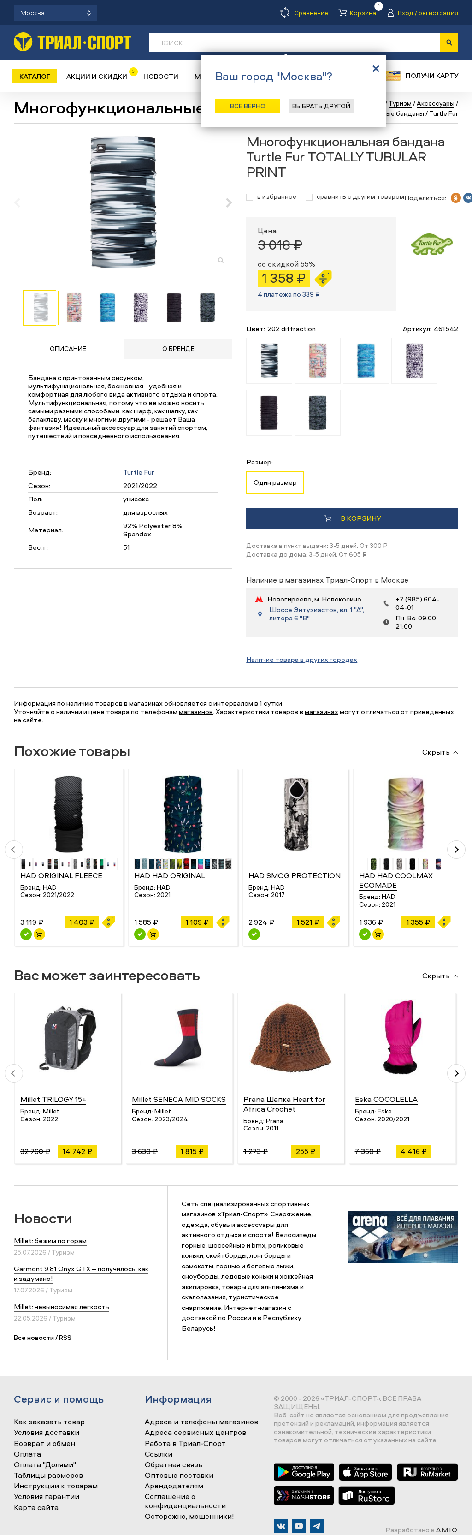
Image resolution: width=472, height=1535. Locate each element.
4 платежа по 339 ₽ (289, 294)
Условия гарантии (46, 1496)
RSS (65, 1337)
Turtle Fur (138, 472)
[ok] (456, 198)
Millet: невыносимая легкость (61, 1306)
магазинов (196, 711)
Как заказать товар (49, 1422)
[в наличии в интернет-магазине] (39, 934)
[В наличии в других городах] (254, 934)
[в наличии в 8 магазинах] (365, 934)
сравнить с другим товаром (360, 197)
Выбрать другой (321, 105)
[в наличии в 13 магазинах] (26, 934)
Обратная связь (173, 1465)
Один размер (275, 482)
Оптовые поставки (179, 1475)
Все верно (248, 105)
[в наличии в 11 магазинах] (140, 934)
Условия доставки (46, 1432)
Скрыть (436, 752)
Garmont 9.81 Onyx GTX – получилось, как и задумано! (81, 1273)
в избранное (276, 197)
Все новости (34, 1337)
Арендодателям (174, 1486)
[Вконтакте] (281, 1526)
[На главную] (72, 41)
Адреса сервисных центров (195, 1432)
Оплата (27, 1454)
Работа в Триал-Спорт (185, 1443)
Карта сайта (36, 1507)
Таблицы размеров (48, 1475)
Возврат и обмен (44, 1443)
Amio (447, 1530)
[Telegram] (317, 1526)
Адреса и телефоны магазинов (201, 1422)
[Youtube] (299, 1526)
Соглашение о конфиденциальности (185, 1501)
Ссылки (158, 1454)
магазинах (321, 711)
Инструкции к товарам (56, 1486)
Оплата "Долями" (45, 1465)
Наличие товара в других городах (301, 659)
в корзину (361, 518)
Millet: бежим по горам (50, 1240)
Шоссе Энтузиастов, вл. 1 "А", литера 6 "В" (316, 614)
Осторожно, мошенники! (189, 1516)
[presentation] (22, 202)
